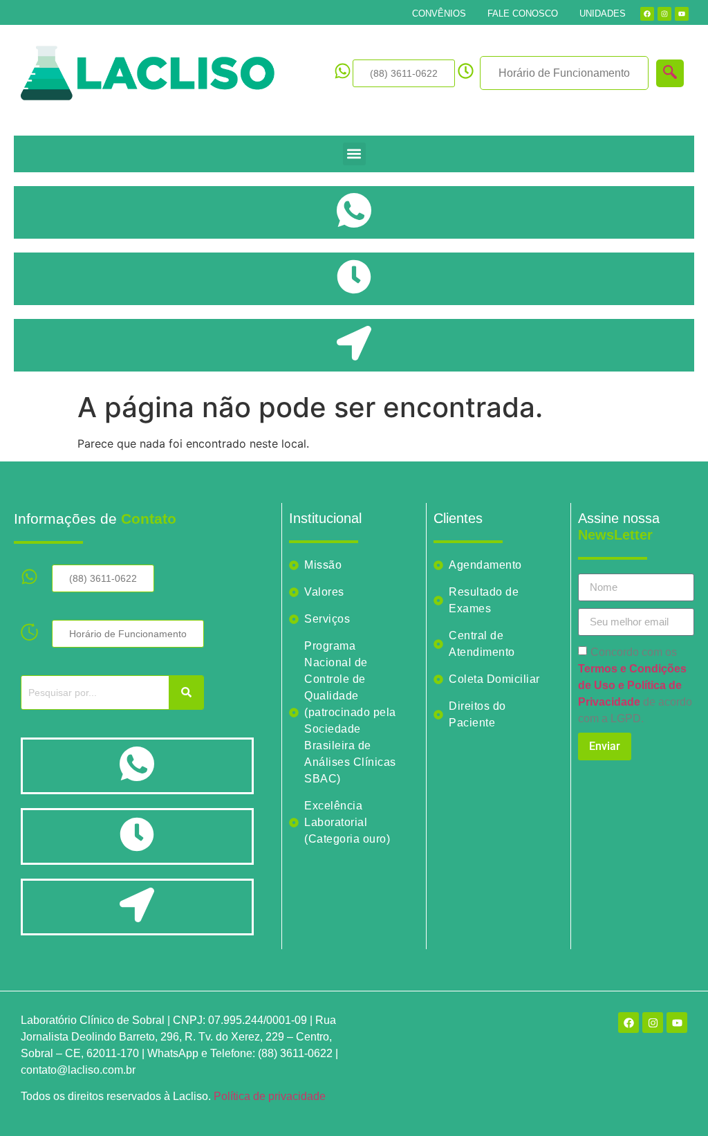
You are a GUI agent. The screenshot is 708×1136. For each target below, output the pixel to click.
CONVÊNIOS (439, 13)
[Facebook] (647, 14)
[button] (354, 154)
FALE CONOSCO (522, 13)
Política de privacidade (270, 1096)
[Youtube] (682, 14)
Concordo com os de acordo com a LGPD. (635, 685)
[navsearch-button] (670, 73)
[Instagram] (664, 14)
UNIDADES (602, 13)
